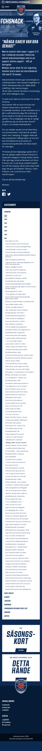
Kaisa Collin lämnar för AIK (13, 406)
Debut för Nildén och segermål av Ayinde (18, 581)
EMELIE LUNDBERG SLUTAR (13, 267)
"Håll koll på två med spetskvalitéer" (17, 538)
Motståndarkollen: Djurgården (15, 333)
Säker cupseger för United (13, 572)
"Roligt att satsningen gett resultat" (16, 349)
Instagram (6, 707)
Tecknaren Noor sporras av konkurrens (18, 522)
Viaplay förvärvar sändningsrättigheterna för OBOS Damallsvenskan (19, 263)
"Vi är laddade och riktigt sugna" (15, 294)
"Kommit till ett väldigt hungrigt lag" (16, 541)
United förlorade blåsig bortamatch (16, 575)
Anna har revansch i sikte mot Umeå (16, 558)
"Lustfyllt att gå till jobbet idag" (15, 448)
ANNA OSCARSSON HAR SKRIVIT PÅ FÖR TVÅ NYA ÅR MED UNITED (20, 287)
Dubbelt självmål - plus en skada (15, 482)
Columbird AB (28, 739)
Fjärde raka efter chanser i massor (16, 417)
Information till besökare (13, 423)
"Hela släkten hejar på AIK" (14, 428)
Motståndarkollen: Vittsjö (13, 479)
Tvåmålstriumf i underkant (13, 440)
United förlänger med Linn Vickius (16, 249)
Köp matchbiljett (10, 457)
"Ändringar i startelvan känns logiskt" (17, 485)
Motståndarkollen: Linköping (14, 454)
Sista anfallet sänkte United (14, 304)
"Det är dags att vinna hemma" (15, 474)
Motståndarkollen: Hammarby (15, 496)
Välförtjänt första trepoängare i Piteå (17, 530)
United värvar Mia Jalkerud (13, 400)
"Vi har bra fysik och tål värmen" (15, 462)
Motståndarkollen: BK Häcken (14, 281)
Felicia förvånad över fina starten (16, 569)
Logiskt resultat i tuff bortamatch (15, 338)
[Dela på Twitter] (9, 194)
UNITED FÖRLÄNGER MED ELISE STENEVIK (18, 284)
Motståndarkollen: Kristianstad (15, 544)
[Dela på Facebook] (3, 194)
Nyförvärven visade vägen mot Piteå (17, 366)
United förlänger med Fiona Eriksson (17, 244)
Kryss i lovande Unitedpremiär (15, 536)
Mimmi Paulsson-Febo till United (15, 513)
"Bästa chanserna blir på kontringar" (17, 519)
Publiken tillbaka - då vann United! (16, 445)
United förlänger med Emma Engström (17, 252)
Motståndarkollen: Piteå (13, 380)
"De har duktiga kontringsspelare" (16, 327)
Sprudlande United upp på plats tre (16, 383)
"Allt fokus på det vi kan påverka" (16, 273)
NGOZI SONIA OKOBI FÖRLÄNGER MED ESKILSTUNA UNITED (17, 298)
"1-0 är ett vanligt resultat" (13, 341)
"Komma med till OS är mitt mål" (15, 476)
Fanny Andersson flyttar (13, 409)
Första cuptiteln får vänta (13, 499)
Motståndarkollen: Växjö (13, 352)
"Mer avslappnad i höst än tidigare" (16, 310)
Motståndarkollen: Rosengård (14, 527)
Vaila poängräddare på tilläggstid (16, 488)
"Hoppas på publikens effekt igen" (16, 420)
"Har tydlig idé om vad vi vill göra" (16, 386)
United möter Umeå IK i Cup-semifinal (17, 561)
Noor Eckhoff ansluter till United (15, 553)
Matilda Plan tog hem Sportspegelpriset (18, 589)
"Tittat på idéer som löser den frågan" (17, 369)
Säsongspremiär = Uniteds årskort (16, 547)
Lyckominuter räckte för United (15, 344)
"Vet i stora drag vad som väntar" (16, 490)
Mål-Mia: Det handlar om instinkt (15, 375)
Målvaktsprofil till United (13, 397)
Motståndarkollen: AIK (12, 431)
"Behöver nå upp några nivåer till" (16, 493)
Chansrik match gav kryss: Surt (15, 471)
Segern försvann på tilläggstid (15, 507)
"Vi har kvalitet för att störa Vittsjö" (16, 364)
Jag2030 (5, 720)
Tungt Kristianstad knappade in (15, 316)
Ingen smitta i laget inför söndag (15, 524)
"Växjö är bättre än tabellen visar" (16, 347)
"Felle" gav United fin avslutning (15, 270)
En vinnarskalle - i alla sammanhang (16, 451)
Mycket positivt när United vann (15, 395)
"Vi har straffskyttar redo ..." (14, 502)
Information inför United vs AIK (15, 426)
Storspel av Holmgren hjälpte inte (16, 516)
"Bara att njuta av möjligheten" (15, 318)
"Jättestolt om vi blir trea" (13, 275)
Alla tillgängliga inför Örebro (14, 510)
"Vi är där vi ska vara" (12, 414)
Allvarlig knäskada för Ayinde (14, 468)
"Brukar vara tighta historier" (14, 307)
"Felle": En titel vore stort (13, 505)
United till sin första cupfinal (14, 555)
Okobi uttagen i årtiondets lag (15, 586)
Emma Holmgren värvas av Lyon (15, 389)
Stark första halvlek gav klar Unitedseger (18, 578)
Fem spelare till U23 (11, 465)
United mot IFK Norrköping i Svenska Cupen (19, 355)
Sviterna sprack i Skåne (12, 361)
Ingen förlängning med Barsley (15, 260)
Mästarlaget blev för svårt (13, 291)
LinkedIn (5, 710)
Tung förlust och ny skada (13, 459)
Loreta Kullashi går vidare (13, 411)
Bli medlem (6, 722)
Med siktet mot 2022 (11, 241)
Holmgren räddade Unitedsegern (16, 567)
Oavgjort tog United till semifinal (15, 564)
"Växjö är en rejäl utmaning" (14, 437)
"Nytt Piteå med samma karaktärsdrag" (17, 533)
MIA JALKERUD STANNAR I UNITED (16, 278)
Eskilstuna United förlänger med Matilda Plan (19, 301)
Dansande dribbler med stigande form (17, 330)
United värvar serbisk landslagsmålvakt (18, 247)
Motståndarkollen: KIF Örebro (14, 313)
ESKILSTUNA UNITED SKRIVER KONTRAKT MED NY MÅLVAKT (20, 256)
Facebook (5, 705)
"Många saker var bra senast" (16, 443)
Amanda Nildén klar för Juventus (15, 403)
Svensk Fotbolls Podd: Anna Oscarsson (17, 584)
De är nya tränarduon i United (15, 321)
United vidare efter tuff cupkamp (15, 335)
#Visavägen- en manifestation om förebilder (19, 372)
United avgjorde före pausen (14, 434)
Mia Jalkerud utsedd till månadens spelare (18, 358)
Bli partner (6, 725)
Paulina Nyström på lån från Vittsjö (16, 392)
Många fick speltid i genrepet (14, 550)
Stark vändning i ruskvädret (14, 324)
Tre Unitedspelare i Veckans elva (15, 378)
